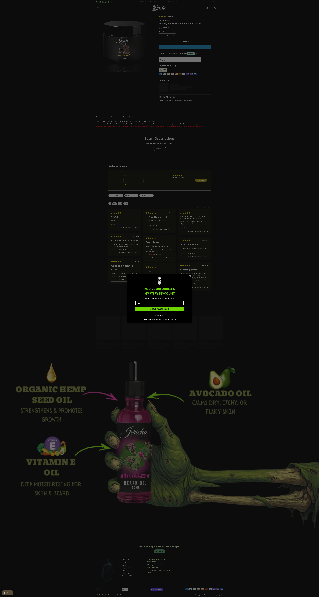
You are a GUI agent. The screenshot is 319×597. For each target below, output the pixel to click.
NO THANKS (159, 315)
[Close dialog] (190, 276)
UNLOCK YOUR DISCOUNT (159, 309)
